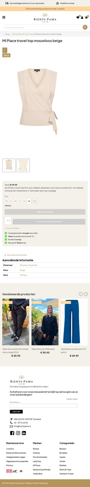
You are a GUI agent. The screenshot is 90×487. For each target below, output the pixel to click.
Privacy (9, 465)
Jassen (62, 457)
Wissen (8, 205)
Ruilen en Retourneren (16, 453)
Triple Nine (37, 473)
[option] (29, 201)
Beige (22, 270)
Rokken (63, 465)
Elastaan (23, 265)
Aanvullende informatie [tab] (17, 255)
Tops (31, 34)
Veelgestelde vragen (15, 457)
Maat (6, 196)
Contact (10, 449)
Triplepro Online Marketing (36, 483)
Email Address (15, 402)
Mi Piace (16, 228)
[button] (4, 50)
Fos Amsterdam (40, 457)
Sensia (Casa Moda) (41, 469)
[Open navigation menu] (4, 17)
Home (14, 34)
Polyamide (32, 265)
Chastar (36, 453)
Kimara (36, 449)
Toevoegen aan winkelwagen (49, 222)
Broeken (63, 453)
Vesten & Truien (66, 473)
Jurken (62, 461)
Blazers (63, 449)
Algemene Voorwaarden (17, 461)
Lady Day (37, 461)
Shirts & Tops (23, 34)
